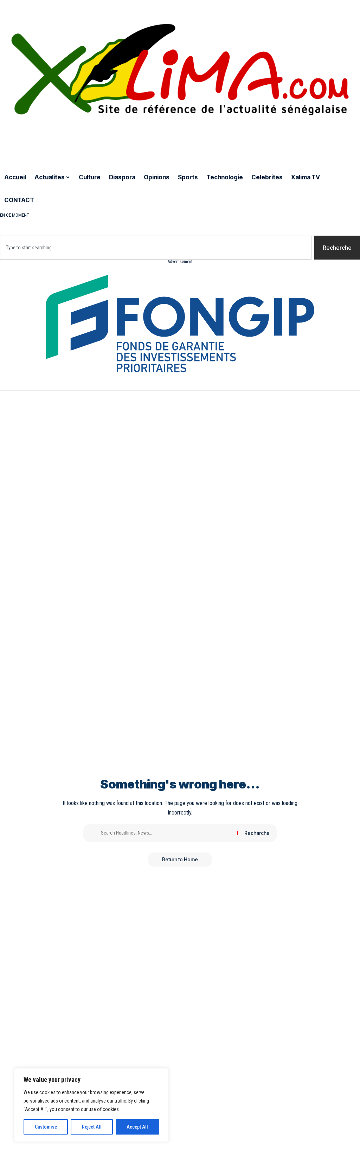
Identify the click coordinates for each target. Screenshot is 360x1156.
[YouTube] (21, 144)
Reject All (92, 1127)
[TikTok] (38, 144)
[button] (180, 222)
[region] (91, 1105)
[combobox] (155, 248)
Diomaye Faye (52, 214)
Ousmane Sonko (96, 214)
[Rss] (47, 144)
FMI (243, 214)
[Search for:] (166, 833)
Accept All (137, 1127)
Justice (133, 214)
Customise (46, 1127)
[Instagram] (30, 144)
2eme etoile (164, 214)
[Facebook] (3, 144)
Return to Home (180, 859)
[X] (11, 144)
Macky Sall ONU (272, 214)
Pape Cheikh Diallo (209, 214)
